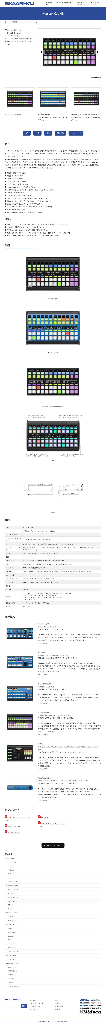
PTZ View (11, 870)
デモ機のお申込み (35, 1006)
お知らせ (57, 1000)
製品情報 (8, 854)
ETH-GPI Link (12, 971)
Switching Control (12, 885)
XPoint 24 (11, 940)
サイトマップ (34, 1009)
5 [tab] (100, 77)
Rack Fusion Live (13, 909)
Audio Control (10, 944)
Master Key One (13, 889)
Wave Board (12, 948)
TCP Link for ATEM (14, 986)
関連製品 (60, 133)
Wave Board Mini (13, 951)
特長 (26, 133)
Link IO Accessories (12, 963)
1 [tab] (92, 77)
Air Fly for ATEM (13, 897)
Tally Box (10, 982)
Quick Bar (11, 936)
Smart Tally (11, 979)
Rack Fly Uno (12, 932)
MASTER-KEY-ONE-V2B (47, 626)
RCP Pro (10, 920)
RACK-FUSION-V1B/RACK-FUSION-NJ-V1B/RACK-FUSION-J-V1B (63, 781)
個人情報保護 (59, 1006)
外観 (37, 133)
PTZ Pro (10, 866)
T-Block (10, 905)
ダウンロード (76, 133)
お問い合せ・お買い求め (53, 845)
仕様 (48, 133)
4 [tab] (98, 77)
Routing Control (11, 924)
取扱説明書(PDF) (14, 832)
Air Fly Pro (11, 893)
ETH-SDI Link (12, 975)
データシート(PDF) (15, 826)
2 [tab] (94, 77)
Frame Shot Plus (13, 882)
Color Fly (10, 916)
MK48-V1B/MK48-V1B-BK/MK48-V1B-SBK (54, 715)
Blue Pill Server (12, 967)
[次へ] (97, 52)
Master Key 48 (12, 901)
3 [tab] (96, 77)
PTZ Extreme (12, 862)
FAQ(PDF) (44, 817)
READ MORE (43, 643)
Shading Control (11, 913)
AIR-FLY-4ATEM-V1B (46, 687)
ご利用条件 (58, 1003)
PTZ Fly (10, 874)
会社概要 (57, 1009)
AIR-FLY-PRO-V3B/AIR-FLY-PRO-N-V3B (53, 655)
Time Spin (11, 959)
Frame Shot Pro (13, 878)
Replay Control (11, 955)
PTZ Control (10, 858)
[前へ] (41, 52)
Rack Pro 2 (11, 928)
